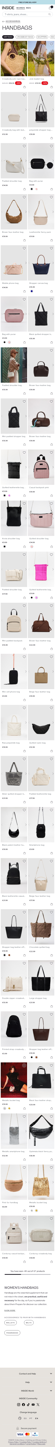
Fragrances (12, 1333)
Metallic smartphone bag (13, 1151)
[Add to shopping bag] (24, 87)
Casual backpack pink (39, 487)
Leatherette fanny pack (40, 232)
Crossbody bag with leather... (15, 130)
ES (25, 1418)
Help (27, 1382)
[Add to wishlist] (24, 43)
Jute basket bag (36, 79)
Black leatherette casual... (14, 896)
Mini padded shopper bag (13, 436)
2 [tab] (5, 43)
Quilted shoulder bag (39, 538)
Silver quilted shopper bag (14, 794)
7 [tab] (39, 43)
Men (28, 8)
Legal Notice (31, 1444)
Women (20, 8)
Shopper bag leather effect (14, 947)
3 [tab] (6, 43)
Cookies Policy (25, 1442)
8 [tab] (14, 94)
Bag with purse (36, 181)
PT (31, 1418)
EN (36, 1418)
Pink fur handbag (10, 1202)
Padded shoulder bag (12, 181)
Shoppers (42, 37)
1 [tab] (3, 43)
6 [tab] (38, 43)
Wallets (10, 1323)
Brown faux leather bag (12, 232)
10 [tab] (44, 605)
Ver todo (8, 37)
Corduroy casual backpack (14, 1253)
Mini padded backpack (12, 641)
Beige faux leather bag (39, 692)
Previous (4, 59)
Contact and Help (27, 1373)
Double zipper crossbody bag (15, 998)
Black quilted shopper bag (41, 334)
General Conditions (17, 1444)
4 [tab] (8, 43)
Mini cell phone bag (11, 692)
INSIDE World (27, 1390)
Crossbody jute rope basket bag (16, 79)
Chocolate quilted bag (39, 947)
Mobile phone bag (10, 283)
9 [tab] (42, 401)
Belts (29, 1323)
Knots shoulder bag (11, 538)
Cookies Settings (39, 1442)
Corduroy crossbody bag (40, 1253)
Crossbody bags (25, 37)
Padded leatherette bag (40, 794)
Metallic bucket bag (11, 1100)
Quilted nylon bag (37, 743)
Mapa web (41, 1444)
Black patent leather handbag (15, 845)
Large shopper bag (38, 998)
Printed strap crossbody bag (15, 1049)
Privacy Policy (13, 1442)
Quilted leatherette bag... (14, 487)
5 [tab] (9, 43)
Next (24, 59)
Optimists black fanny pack (41, 1151)
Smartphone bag (36, 845)
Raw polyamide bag (11, 743)
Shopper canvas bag (38, 283)
